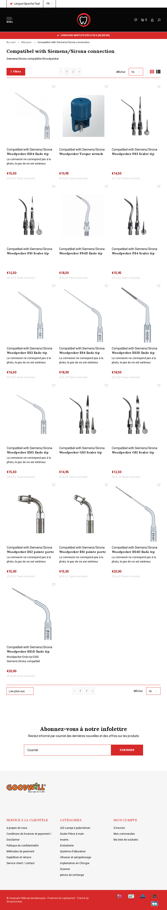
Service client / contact (21, 863)
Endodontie (67, 845)
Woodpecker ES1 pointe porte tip (82, 552)
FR (48, 3)
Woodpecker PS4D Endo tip (80, 253)
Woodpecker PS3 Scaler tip (133, 154)
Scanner (65, 869)
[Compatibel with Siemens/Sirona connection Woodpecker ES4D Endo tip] (136, 514)
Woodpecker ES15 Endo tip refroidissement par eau (27, 452)
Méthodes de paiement (20, 851)
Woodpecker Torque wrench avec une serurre (81, 154)
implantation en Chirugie (74, 863)
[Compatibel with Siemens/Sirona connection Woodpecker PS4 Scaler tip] (136, 215)
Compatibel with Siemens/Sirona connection (63, 42)
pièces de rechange (72, 874)
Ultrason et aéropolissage (75, 857)
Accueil (11, 42)
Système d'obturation (73, 851)
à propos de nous (17, 827)
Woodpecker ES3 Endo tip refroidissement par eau (27, 353)
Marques (26, 42)
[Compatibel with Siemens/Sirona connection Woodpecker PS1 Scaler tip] (31, 215)
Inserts (64, 839)
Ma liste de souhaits (126, 839)
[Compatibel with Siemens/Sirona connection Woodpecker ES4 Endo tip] (83, 315)
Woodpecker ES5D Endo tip (28, 651)
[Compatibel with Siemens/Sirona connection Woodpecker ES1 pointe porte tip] (83, 514)
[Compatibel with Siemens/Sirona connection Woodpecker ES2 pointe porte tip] (31, 514)
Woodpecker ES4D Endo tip (133, 552)
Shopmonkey (14, 901)
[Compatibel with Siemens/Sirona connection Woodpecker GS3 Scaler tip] (83, 414)
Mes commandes (124, 833)
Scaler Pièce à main (72, 833)
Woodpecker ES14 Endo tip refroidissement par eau (28, 154)
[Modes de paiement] (119, 896)
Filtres (17, 71)
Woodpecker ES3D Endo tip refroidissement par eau (133, 353)
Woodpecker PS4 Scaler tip (133, 253)
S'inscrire (119, 827)
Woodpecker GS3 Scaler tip (80, 452)
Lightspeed (68, 898)
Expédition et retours (19, 857)
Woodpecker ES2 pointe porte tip (30, 552)
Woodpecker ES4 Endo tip (79, 353)
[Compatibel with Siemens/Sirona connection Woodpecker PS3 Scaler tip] (136, 116)
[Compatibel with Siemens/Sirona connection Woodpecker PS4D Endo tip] (83, 215)
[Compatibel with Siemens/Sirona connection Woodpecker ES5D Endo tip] (31, 613)
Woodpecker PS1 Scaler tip (28, 253)
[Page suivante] (79, 72)
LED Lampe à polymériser (75, 827)
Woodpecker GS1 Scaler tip (133, 452)
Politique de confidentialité (22, 845)
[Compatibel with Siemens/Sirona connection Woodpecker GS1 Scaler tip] (136, 414)
